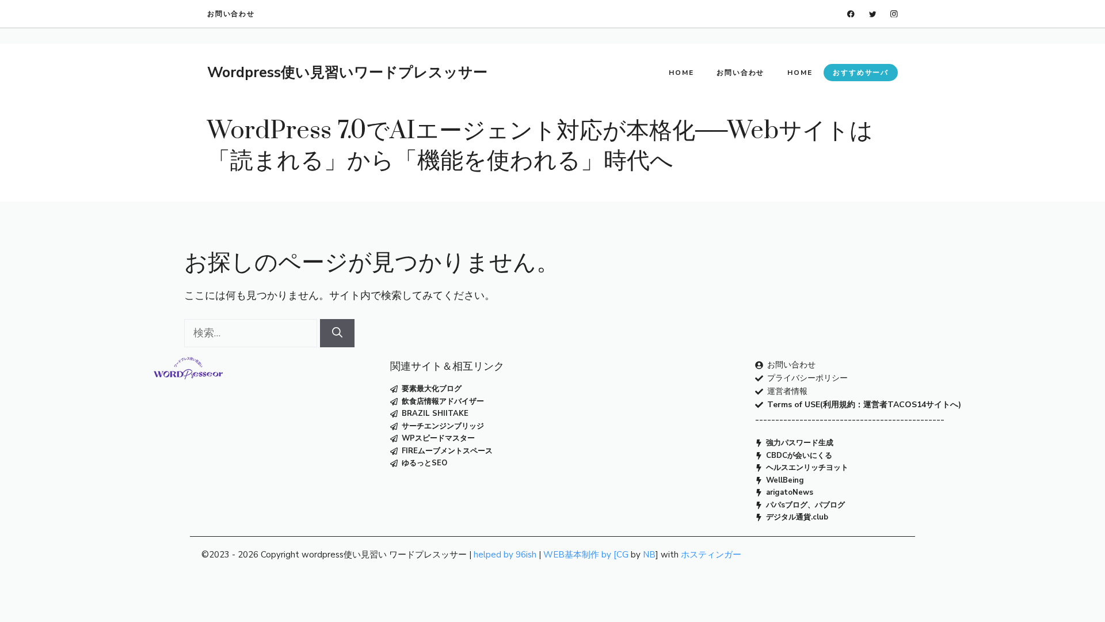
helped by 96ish (505, 554)
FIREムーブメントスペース (447, 451)
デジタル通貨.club (797, 517)
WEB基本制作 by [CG (585, 554)
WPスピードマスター (438, 438)
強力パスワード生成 (799, 443)
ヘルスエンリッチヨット (807, 467)
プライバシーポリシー (807, 378)
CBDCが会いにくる (799, 455)
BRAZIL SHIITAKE (435, 413)
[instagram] (894, 14)
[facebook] (851, 14)
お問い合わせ (231, 13)
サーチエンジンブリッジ (443, 426)
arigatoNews (789, 492)
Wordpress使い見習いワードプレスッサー (347, 72)
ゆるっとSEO (424, 463)
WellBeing (785, 480)
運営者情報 (787, 391)
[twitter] (873, 14)
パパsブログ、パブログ (805, 505)
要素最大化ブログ (432, 389)
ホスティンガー (711, 554)
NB (649, 554)
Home (681, 72)
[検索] (337, 333)
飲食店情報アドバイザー (443, 401)
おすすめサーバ (861, 72)
